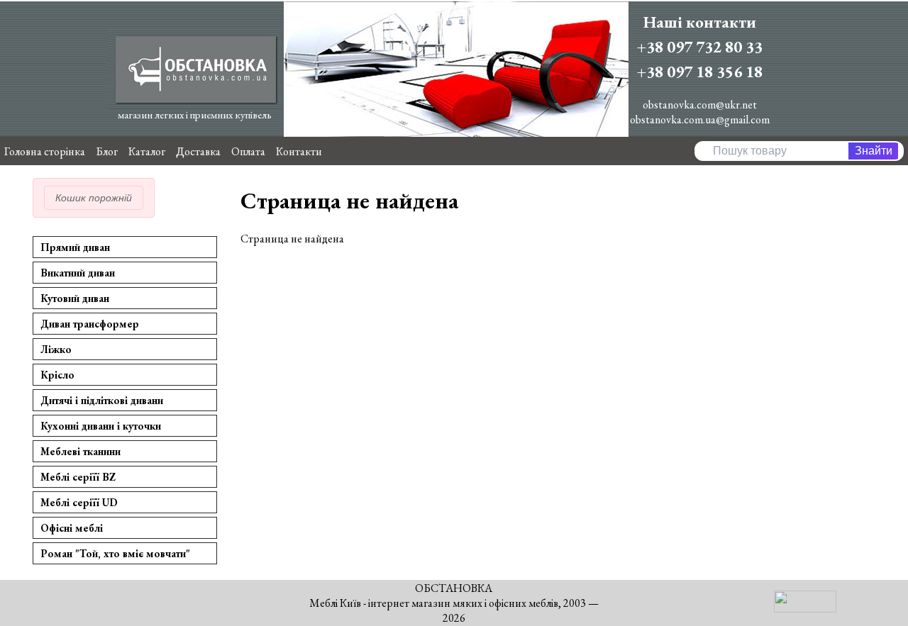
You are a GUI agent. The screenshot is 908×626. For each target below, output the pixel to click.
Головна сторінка (44, 151)
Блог (107, 151)
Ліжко (56, 349)
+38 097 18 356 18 (700, 71)
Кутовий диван (74, 298)
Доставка (198, 151)
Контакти (299, 151)
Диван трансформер (89, 323)
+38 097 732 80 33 (700, 46)
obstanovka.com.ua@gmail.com (700, 119)
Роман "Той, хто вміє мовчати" (115, 553)
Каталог (146, 151)
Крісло (57, 374)
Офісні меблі (71, 528)
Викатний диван (77, 272)
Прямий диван (75, 247)
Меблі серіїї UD (79, 502)
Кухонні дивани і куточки (100, 425)
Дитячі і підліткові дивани (101, 400)
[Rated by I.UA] (805, 608)
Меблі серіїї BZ (78, 477)
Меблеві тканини (80, 451)
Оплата (248, 151)
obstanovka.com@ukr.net (700, 104)
